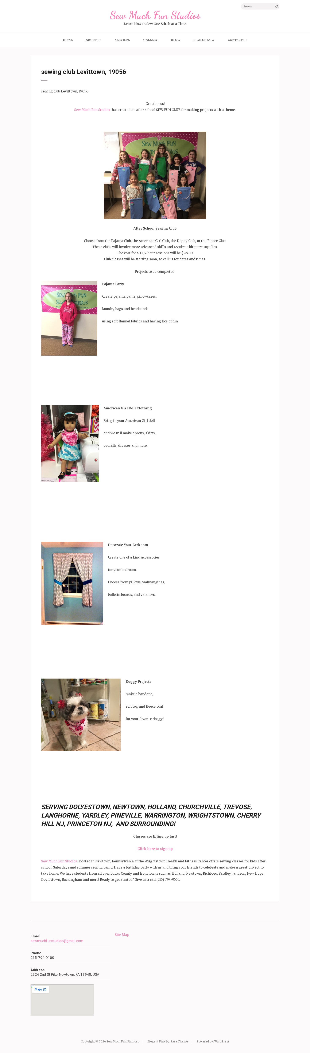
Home (68, 40)
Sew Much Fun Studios (155, 15)
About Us (93, 40)
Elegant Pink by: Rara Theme (167, 1041)
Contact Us (237, 40)
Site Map (122, 935)
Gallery (150, 40)
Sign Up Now (203, 40)
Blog (175, 40)
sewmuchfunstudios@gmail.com (57, 941)
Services (122, 40)
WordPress (221, 1041)
